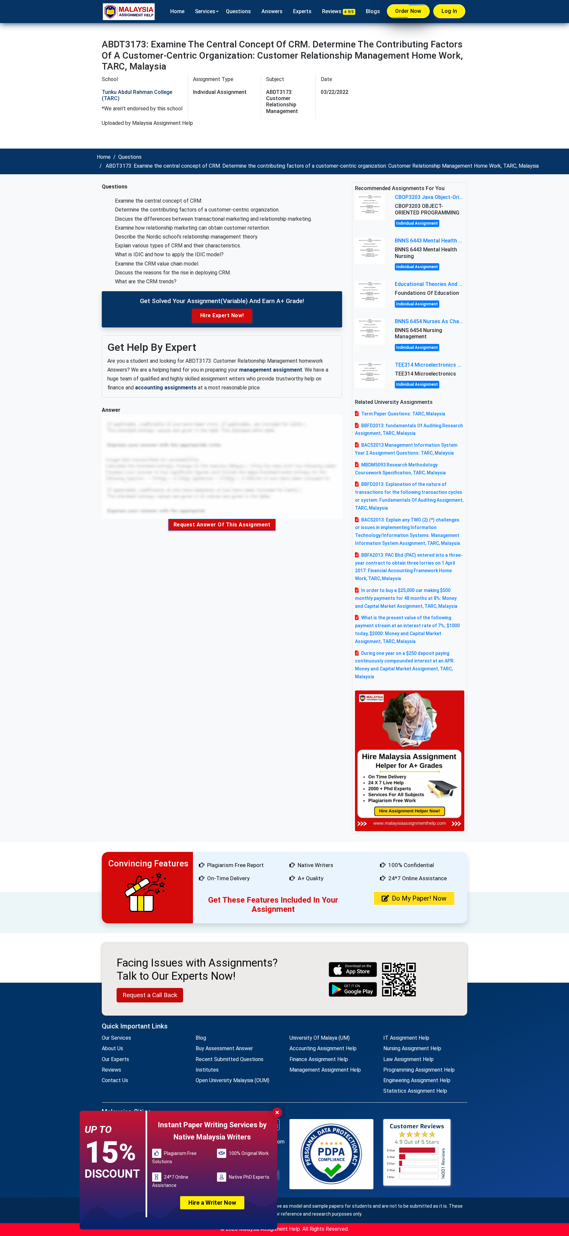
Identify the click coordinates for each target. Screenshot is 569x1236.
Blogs (373, 11)
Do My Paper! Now (419, 898)
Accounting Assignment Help (323, 1048)
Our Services (116, 1038)
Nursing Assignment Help (412, 1048)
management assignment (270, 370)
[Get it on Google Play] (353, 989)
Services (205, 11)
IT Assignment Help (406, 1038)
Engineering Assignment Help (416, 1080)
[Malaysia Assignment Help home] (129, 11)
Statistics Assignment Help (415, 1091)
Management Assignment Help (325, 1070)
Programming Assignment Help (419, 1070)
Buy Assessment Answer (224, 1048)
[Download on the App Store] (353, 969)
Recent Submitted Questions (229, 1059)
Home (177, 11)
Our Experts (115, 1059)
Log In (449, 11)
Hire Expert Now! (222, 315)
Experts (302, 11)
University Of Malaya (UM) (319, 1038)
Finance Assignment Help (318, 1059)
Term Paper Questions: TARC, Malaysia (403, 413)
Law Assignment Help (408, 1059)
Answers (272, 11)
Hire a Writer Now (212, 1202)
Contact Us (115, 1080)
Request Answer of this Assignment (222, 524)
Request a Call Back (149, 995)
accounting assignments (166, 387)
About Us (112, 1048)
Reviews (338, 11)
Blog (201, 1038)
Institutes (207, 1070)
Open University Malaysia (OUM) (232, 1080)
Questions (238, 11)
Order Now (408, 11)
